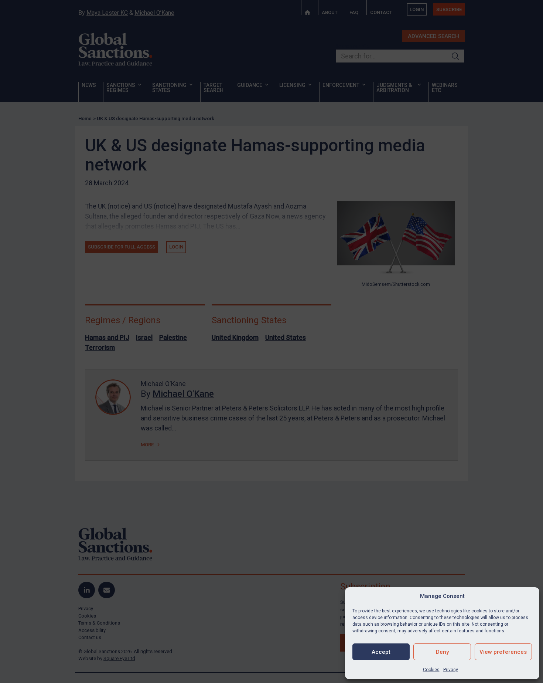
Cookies (431, 669)
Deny (442, 652)
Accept (381, 652)
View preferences (503, 652)
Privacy (450, 669)
